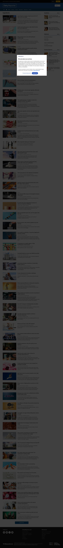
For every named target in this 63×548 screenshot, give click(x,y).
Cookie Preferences (27, 73)
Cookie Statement (36, 70)
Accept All (35, 73)
